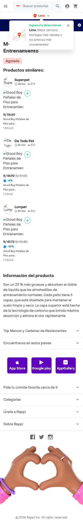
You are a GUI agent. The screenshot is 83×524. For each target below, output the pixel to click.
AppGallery (66, 368)
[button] (42, 15)
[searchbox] (37, 6)
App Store (17, 368)
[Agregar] (27, 93)
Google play (41, 368)
